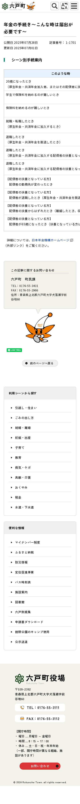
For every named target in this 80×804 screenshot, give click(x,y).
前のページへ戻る (42, 363)
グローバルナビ (74, 6)
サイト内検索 (55, 6)
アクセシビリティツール (64, 6)
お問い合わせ (40, 766)
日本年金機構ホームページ (50, 240)
